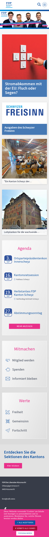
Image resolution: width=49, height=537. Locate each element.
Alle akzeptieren (25, 522)
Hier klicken (13, 465)
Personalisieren (25, 533)
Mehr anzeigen (24, 326)
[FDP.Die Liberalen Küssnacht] (9, 6)
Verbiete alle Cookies (25, 528)
